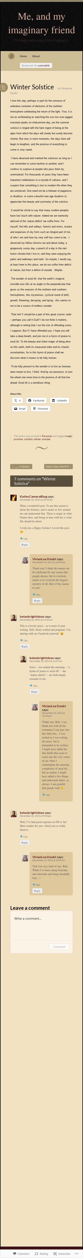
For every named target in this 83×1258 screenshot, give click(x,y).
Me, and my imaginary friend (41, 22)
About (36, 56)
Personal (47, 436)
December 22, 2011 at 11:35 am (36, 619)
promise (18, 439)
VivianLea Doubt (44, 559)
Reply (25, 544)
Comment (59, 946)
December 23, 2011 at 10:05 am (48, 860)
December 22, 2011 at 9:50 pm (35, 815)
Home (23, 56)
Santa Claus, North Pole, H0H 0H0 (59, 466)
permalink (44, 65)
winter (37, 439)
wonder (46, 439)
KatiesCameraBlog (33, 496)
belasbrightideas (32, 616)
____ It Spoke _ (21, 466)
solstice (28, 439)
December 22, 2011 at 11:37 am (46, 661)
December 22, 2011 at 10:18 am (36, 499)
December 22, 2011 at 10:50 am (48, 562)
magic (69, 436)
